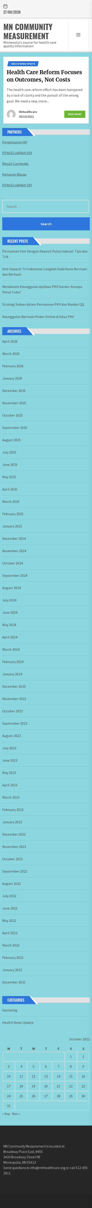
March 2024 (10, 649)
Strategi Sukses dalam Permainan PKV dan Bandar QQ (43, 304)
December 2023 (14, 686)
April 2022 (9, 933)
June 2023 (9, 760)
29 (71, 1096)
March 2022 (10, 945)
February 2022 (12, 957)
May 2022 (9, 920)
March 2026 (10, 353)
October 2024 (12, 563)
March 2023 (10, 797)
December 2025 (14, 390)
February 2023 (12, 809)
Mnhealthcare (28, 112)
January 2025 (12, 526)
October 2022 (12, 859)
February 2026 (12, 366)
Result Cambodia (15, 163)
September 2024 (14, 575)
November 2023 (14, 698)
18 (21, 1086)
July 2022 (9, 896)
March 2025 (10, 501)
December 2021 (14, 982)
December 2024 (14, 538)
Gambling (9, 1010)
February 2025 (12, 514)
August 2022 (11, 883)
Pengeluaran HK (14, 142)
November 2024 (14, 551)
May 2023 (9, 772)
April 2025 (9, 489)
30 (83, 1096)
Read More (75, 114)
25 (21, 1096)
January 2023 (12, 822)
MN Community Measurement (27, 31)
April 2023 (9, 785)
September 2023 (14, 723)
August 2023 (11, 735)
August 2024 (11, 588)
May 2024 (9, 624)
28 (58, 1096)
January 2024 (12, 674)
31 (8, 1106)
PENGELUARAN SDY (17, 153)
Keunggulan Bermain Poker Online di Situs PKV (38, 316)
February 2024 (12, 661)
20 (46, 1086)
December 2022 (14, 834)
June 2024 (9, 612)
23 (83, 1086)
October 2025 (12, 415)
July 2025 (9, 452)
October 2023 (12, 711)
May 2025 (9, 477)
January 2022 (12, 970)
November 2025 (14, 403)
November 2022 (14, 846)
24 (8, 1096)
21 (58, 1086)
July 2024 (9, 600)
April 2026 (9, 341)
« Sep (6, 1113)
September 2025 (14, 427)
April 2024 (9, 637)
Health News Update (23, 63)
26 (33, 1096)
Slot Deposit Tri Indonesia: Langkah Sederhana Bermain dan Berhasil (44, 272)
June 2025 (9, 464)
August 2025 (11, 440)
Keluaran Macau (14, 174)
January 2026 (12, 378)
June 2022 (9, 908)
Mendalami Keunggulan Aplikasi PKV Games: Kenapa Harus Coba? (42, 289)
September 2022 (14, 871)
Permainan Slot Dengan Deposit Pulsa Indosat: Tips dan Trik (45, 254)
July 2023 (9, 748)
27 (46, 1096)
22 (71, 1086)
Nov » (16, 1113)
